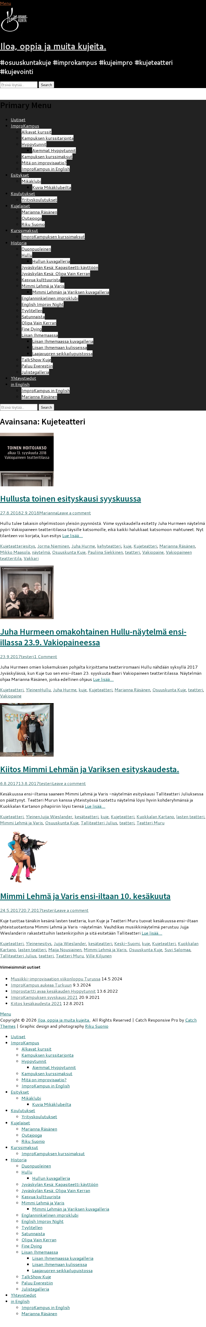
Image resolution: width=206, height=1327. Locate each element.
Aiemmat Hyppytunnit (54, 150)
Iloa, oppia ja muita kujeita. (53, 46)
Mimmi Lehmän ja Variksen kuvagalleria (70, 292)
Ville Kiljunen (99, 956)
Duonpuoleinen (36, 249)
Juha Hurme (83, 546)
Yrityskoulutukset (39, 199)
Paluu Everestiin (37, 366)
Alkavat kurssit (36, 132)
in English (20, 384)
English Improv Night (42, 304)
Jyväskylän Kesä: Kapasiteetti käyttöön (59, 267)
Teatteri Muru (150, 823)
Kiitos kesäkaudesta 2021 (36, 1003)
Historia (19, 243)
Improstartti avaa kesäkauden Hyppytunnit (53, 991)
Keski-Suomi (127, 943)
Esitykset (20, 175)
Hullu (26, 255)
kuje (127, 546)
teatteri (132, 552)
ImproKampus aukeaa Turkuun (41, 985)
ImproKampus (25, 126)
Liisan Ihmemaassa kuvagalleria (62, 341)
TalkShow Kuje (36, 360)
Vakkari (31, 558)
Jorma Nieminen (53, 546)
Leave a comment (74, 513)
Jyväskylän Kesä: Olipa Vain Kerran (55, 273)
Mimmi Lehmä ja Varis (42, 286)
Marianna (48, 513)
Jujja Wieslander (56, 816)
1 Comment (45, 656)
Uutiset (18, 119)
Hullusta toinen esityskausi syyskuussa (70, 498)
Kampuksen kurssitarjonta (47, 138)
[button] (17, 19)
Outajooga (31, 218)
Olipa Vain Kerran (38, 323)
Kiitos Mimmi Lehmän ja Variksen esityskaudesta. (89, 769)
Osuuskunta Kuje (69, 552)
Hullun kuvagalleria (51, 261)
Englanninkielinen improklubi (49, 298)
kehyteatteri (109, 546)
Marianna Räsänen (39, 212)
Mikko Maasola (15, 552)
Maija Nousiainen (65, 949)
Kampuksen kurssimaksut (46, 156)
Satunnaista (33, 316)
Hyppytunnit (33, 144)
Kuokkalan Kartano (155, 816)
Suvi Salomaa (177, 949)
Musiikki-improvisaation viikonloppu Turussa (55, 979)
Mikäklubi (31, 181)
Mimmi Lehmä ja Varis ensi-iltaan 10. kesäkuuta (85, 896)
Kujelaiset (20, 206)
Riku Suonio (33, 224)
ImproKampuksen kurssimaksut (53, 236)
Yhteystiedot (23, 378)
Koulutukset (23, 193)
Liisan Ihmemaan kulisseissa (59, 347)
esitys (29, 546)
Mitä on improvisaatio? (44, 163)
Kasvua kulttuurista (40, 279)
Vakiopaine (153, 552)
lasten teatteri (190, 816)
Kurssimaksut (24, 230)
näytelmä (41, 552)
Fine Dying (31, 329)
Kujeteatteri (12, 546)
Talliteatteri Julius (99, 823)
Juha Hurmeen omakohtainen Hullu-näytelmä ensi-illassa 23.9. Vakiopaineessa (93, 637)
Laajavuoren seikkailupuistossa (62, 353)
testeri (27, 656)
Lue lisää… (72, 535)
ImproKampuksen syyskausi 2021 (44, 997)
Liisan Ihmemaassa (39, 335)
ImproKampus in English (45, 169)
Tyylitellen (31, 310)
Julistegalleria (35, 372)
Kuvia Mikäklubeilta (51, 187)
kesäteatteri (86, 816)
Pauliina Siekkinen (105, 552)
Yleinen (33, 690)
